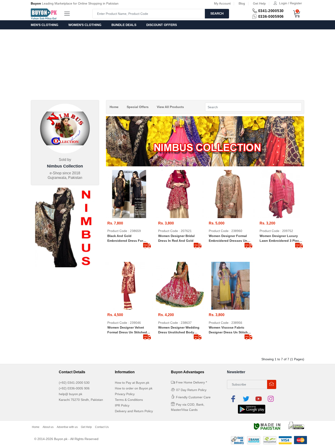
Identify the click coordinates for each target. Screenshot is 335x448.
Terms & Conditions (129, 400)
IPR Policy (122, 405)
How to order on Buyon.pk (133, 388)
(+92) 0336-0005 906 (74, 388)
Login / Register (290, 3)
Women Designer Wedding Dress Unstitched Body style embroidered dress (178, 330)
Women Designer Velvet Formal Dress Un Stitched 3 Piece (128, 330)
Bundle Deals (123, 25)
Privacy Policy (125, 394)
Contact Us (102, 427)
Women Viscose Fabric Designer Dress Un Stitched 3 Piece (230, 330)
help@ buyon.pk (70, 394)
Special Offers (138, 107)
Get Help (259, 3)
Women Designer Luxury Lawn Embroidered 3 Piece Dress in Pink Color (280, 238)
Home (114, 107)
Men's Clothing (44, 25)
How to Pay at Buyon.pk (132, 382)
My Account (222, 3)
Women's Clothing (84, 25)
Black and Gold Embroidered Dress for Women (125, 238)
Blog (242, 3)
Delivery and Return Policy (134, 411)
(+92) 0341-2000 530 (74, 382)
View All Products (170, 107)
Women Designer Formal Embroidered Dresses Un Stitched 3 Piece (228, 238)
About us (48, 427)
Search (217, 13)
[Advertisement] (167, 63)
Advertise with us (67, 427)
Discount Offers (161, 25)
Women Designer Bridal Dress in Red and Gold (176, 238)
